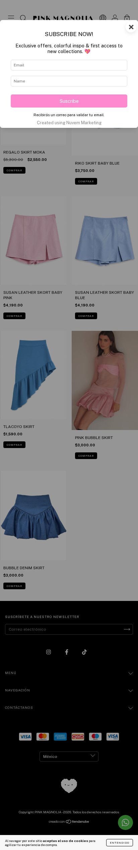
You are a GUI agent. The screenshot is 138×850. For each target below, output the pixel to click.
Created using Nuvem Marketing (69, 122)
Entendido (119, 842)
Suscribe (69, 101)
